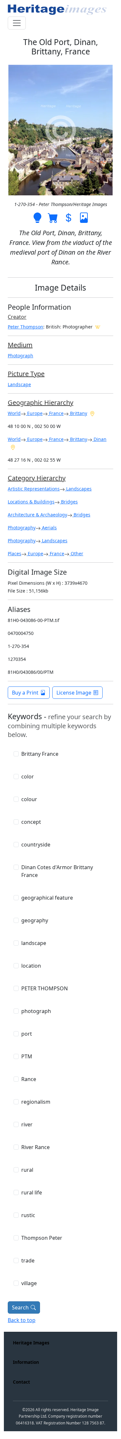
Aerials (49, 527)
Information (26, 1362)
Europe (34, 413)
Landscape (19, 384)
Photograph (20, 355)
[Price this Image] (68, 217)
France (56, 413)
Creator (17, 316)
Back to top (21, 1320)
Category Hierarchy (37, 478)
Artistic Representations (34, 489)
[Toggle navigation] (17, 23)
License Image (73, 692)
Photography (21, 527)
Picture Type (26, 373)
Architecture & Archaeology (37, 515)
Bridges (69, 502)
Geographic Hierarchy (40, 402)
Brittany (78, 413)
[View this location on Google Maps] (92, 413)
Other (76, 553)
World (14, 413)
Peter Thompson (25, 327)
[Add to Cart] (53, 217)
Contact (21, 1382)
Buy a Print (25, 692)
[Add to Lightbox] (37, 217)
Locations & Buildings (31, 502)
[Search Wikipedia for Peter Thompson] (98, 326)
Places (14, 553)
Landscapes (78, 489)
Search (20, 1307)
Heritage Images (31, 1343)
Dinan (99, 439)
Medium (20, 344)
